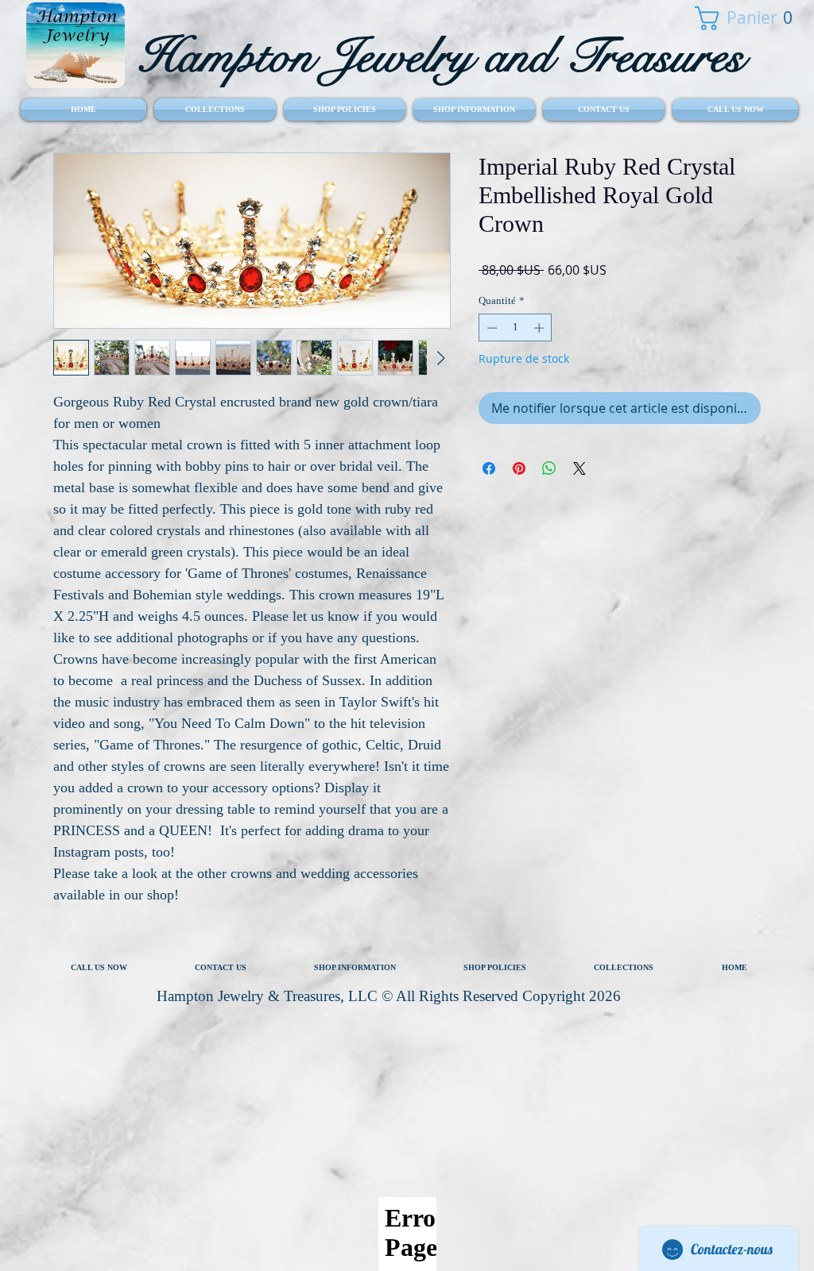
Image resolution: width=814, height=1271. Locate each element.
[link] (740, 18)
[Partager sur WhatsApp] (549, 468)
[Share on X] (579, 468)
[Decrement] (490, 327)
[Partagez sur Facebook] (488, 468)
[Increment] (540, 327)
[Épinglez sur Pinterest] (519, 468)
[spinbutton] (515, 327)
